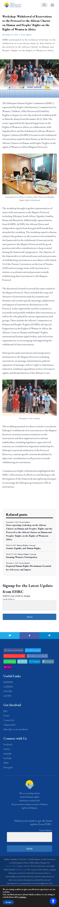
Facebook (7, 744)
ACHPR (7, 695)
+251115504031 (11, 866)
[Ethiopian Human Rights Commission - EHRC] (12, 4)
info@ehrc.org (20, 869)
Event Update (26, 34)
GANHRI (8, 686)
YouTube (7, 758)
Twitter (6, 749)
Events (6, 715)
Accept (8, 902)
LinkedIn (7, 753)
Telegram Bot (9, 724)
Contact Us (8, 720)
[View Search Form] (44, 5)
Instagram (8, 767)
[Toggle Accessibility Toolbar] (53, 901)
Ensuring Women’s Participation (21, 557)
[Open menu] (52, 5)
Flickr (6, 762)
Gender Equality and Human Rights (23, 548)
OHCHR (7, 691)
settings (22, 897)
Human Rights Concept (26, 545)
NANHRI (8, 682)
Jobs (5, 710)
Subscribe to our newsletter (15, 729)
